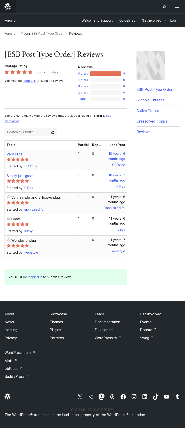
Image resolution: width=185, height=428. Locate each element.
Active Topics (147, 110)
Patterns (57, 338)
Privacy (11, 338)
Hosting (11, 330)
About (9, 314)
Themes (56, 322)
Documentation (107, 322)
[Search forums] (52, 132)
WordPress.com (20, 352)
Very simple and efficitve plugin (36, 197)
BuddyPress (17, 376)
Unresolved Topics (152, 121)
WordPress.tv (108, 338)
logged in (29, 80)
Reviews (143, 132)
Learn (99, 314)
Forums (10, 20)
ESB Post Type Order (48, 33)
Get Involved (151, 314)
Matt (11, 360)
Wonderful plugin (25, 240)
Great (16, 219)
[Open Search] (164, 7)
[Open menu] (178, 7)
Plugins (55, 330)
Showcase (58, 314)
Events (145, 322)
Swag (147, 338)
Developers (104, 330)
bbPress (14, 368)
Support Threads (150, 100)
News (9, 322)
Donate (148, 330)
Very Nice (15, 154)
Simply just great (20, 175)
